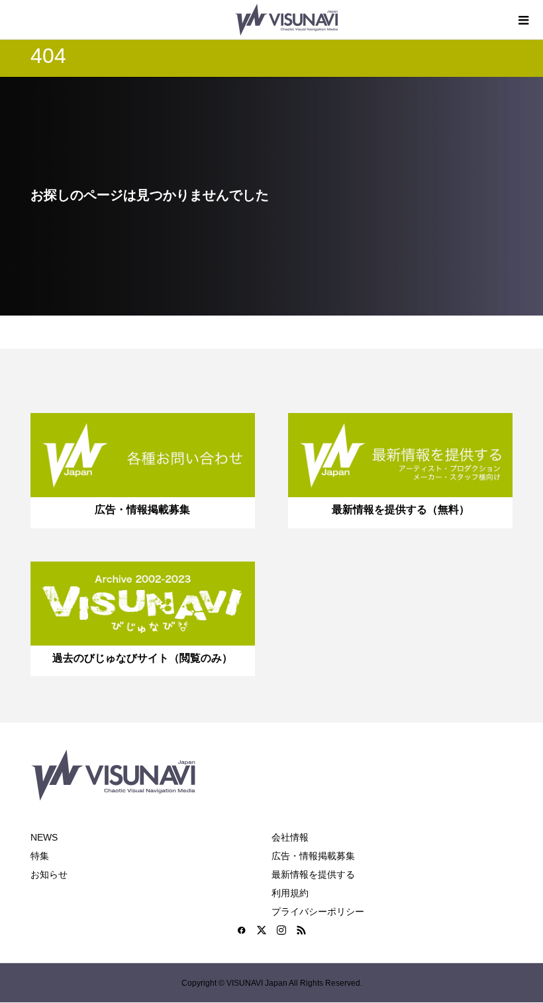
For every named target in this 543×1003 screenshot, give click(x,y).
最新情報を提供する (313, 874)
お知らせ (49, 874)
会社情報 (290, 837)
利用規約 (290, 893)
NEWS (44, 837)
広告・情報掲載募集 (313, 856)
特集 (39, 856)
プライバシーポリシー (318, 911)
